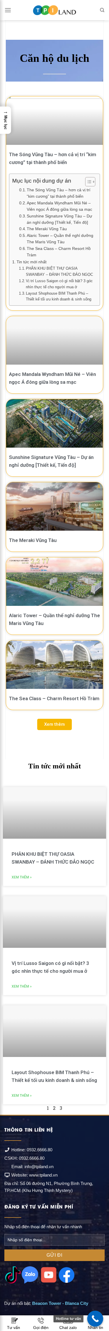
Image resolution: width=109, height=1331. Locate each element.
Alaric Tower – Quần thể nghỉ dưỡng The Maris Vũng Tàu (60, 238)
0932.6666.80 (39, 1149)
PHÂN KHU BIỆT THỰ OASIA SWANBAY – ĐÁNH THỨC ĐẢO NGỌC (59, 271)
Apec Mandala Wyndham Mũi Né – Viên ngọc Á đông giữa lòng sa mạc (59, 206)
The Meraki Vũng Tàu (47, 229)
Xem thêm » (22, 877)
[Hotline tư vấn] (95, 1319)
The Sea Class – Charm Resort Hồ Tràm (59, 251)
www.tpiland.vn (43, 1174)
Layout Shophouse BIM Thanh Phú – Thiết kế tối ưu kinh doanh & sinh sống (58, 296)
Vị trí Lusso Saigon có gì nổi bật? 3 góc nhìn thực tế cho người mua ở (59, 284)
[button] (54, 724)
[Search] (102, 10)
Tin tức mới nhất (32, 262)
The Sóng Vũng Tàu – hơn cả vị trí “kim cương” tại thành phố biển (58, 193)
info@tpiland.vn (38, 1166)
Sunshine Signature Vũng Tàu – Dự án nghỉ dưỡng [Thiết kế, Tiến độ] (59, 219)
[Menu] (8, 10)
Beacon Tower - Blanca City (60, 1303)
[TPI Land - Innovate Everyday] (54, 10)
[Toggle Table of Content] (87, 182)
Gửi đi (54, 1255)
